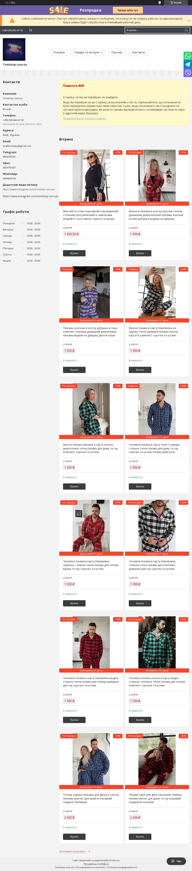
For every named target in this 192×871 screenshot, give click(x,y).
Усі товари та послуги (72, 851)
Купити (74, 253)
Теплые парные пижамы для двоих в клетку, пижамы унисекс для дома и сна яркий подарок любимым (91, 798)
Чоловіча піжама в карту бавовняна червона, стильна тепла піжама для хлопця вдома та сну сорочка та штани (90, 564)
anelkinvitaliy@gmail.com (17, 146)
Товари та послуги (86, 52)
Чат (179, 861)
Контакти (138, 52)
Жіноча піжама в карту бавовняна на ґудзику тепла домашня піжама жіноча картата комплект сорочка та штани (153, 331)
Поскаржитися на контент (90, 867)
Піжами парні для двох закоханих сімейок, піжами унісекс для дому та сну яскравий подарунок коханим (155, 798)
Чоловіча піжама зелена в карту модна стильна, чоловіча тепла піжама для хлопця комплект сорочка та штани (157, 681)
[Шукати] (186, 30)
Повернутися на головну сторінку (84, 118)
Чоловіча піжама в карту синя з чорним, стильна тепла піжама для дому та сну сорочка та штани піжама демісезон (154, 448)
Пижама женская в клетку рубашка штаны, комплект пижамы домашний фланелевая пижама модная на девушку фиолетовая (90, 331)
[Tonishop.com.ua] (14, 49)
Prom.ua (114, 860)
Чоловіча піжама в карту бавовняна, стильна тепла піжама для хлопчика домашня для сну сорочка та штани (152, 564)
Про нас (117, 52)
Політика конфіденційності (122, 867)
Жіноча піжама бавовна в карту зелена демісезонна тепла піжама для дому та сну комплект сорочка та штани (90, 448)
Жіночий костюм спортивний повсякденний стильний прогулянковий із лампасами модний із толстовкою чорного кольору (90, 214)
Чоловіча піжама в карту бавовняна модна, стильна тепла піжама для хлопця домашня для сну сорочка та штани (91, 681)
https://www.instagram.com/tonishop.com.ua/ (30, 196)
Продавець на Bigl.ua (96, 864)
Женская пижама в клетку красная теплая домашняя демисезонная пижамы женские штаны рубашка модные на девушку (156, 214)
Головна (58, 52)
